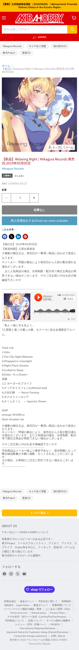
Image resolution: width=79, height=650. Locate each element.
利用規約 (66, 601)
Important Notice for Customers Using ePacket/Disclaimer (38, 632)
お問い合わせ (58, 636)
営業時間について (61, 605)
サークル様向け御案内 (58, 620)
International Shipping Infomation (37, 628)
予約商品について (14, 620)
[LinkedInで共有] (18, 236)
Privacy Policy (57, 613)
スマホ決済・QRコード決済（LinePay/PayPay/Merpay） (37, 616)
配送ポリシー (41, 605)
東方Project (9, 52)
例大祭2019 (60, 46)
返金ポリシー (27, 601)
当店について (35, 620)
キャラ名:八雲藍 (37, 46)
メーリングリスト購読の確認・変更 (22, 609)
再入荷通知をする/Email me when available (39, 221)
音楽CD (26, 52)
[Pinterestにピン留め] (25, 236)
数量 (4, 190)
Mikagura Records (12, 46)
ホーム (6, 65)
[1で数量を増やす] (34, 197)
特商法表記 (10, 601)
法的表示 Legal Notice (17, 605)
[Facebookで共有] (4, 236)
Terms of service (18, 613)
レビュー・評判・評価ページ (30, 624)
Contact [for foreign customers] (30, 636)
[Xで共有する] (11, 236)
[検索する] (72, 29)
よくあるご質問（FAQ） (59, 609)
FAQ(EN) (55, 624)
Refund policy (38, 613)
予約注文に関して (48, 601)
